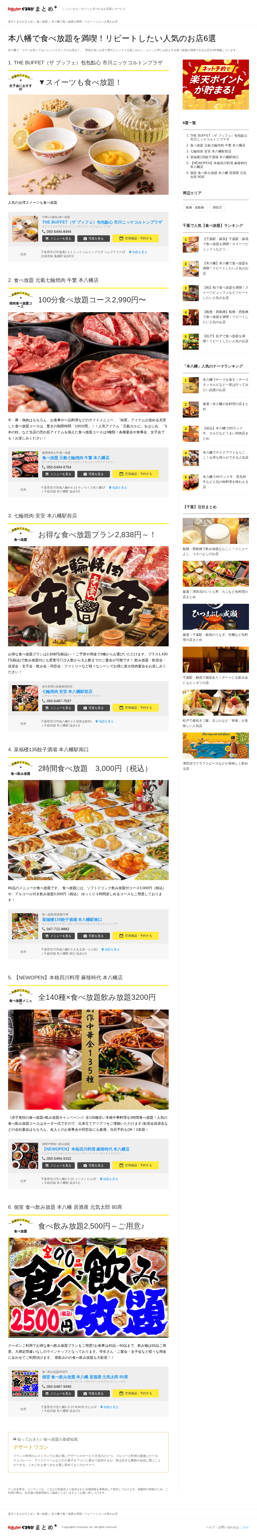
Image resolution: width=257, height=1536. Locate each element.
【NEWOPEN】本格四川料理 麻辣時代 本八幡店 (68, 977)
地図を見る (139, 252)
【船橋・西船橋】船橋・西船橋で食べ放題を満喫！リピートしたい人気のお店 (225, 317)
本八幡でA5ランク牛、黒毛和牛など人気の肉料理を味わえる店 (225, 482)
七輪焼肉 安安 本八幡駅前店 (210, 151)
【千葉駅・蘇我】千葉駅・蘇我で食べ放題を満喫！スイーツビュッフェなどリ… (225, 244)
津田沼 (217, 207)
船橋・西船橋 (195, 207)
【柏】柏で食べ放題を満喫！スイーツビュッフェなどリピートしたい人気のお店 (225, 293)
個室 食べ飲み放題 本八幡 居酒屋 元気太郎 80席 (68, 1207)
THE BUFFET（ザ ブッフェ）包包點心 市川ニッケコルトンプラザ (218, 137)
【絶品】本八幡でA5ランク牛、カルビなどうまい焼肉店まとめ (225, 433)
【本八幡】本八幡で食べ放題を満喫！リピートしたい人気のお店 (225, 268)
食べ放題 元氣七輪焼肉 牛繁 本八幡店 (217, 145)
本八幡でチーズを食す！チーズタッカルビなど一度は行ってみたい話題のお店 (225, 385)
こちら (244, 1527)
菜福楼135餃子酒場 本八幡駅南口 (214, 157)
